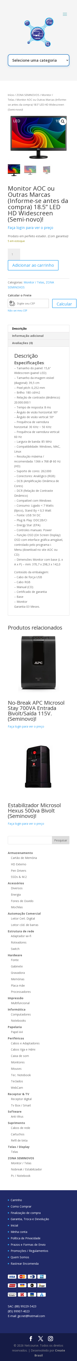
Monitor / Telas (34, 282)
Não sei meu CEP (17, 310)
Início (11, 95)
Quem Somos (20, 1257)
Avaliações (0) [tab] (22, 343)
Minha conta (19, 1232)
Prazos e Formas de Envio (28, 1245)
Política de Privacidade (25, 1238)
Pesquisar (60, 840)
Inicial (14, 1225)
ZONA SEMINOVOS (27, 95)
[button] (63, 121)
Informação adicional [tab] (28, 336)
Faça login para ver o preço (30, 227)
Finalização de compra (26, 1213)
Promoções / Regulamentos (29, 1251)
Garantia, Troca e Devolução (30, 1219)
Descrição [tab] (19, 328)
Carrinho (16, 1200)
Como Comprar (21, 1206)
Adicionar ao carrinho (33, 265)
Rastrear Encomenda (25, 1263)
